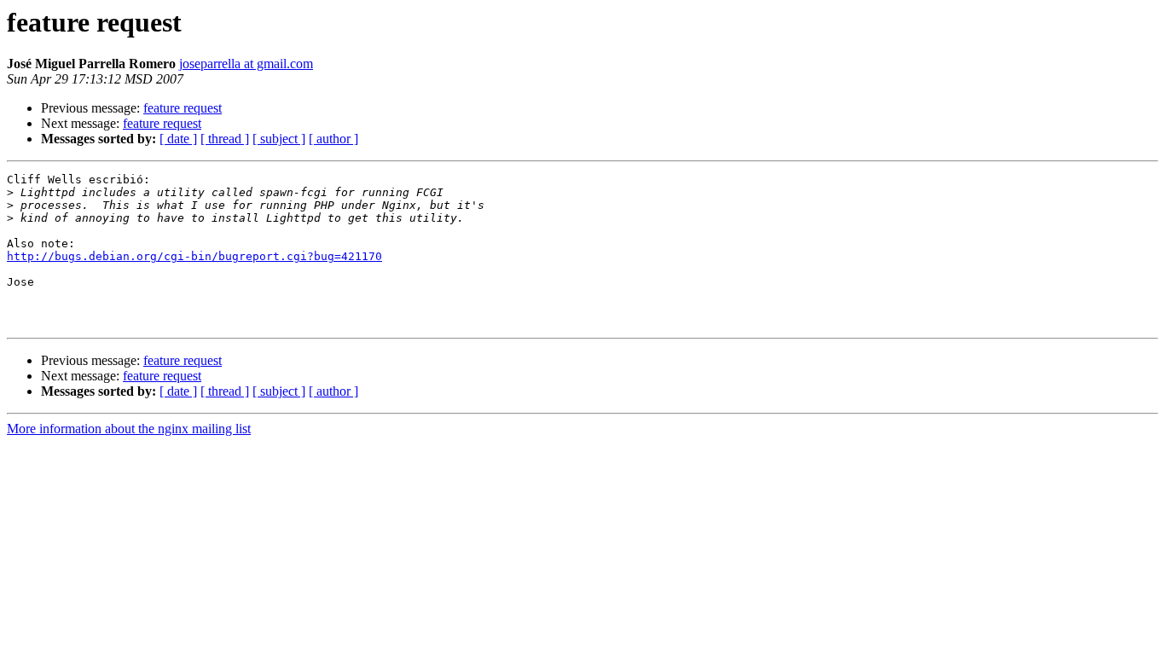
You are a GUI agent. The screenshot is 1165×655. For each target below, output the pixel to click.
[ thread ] (224, 138)
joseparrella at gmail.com (246, 63)
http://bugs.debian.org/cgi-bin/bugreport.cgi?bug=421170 (194, 256)
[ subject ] (278, 138)
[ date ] (178, 138)
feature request (182, 108)
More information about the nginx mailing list (129, 428)
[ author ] (333, 138)
